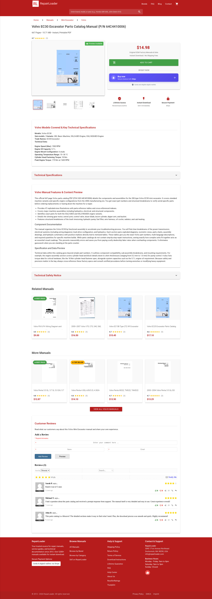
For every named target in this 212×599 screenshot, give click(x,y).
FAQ (152, 4)
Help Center (112, 572)
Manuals (49, 20)
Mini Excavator (67, 20)
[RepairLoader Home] (45, 4)
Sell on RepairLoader (78, 559)
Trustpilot (111, 585)
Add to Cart (132, 62)
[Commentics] (106, 481)
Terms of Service (114, 555)
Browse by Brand (76, 551)
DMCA (148, 594)
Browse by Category (78, 555)
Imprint (156, 594)
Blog (160, 4)
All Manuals (74, 547)
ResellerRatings (113, 581)
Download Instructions (116, 559)
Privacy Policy (138, 594)
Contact (168, 4)
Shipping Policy (113, 547)
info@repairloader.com (154, 554)
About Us (111, 576)
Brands (144, 4)
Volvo (83, 20)
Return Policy (112, 551)
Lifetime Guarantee (115, 564)
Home (36, 20)
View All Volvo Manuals (106, 409)
